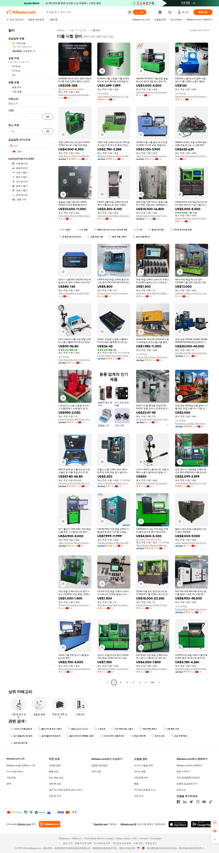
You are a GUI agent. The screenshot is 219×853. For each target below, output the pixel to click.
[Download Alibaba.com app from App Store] (178, 824)
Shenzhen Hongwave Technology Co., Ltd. (191, 156)
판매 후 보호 (55, 783)
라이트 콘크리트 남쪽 (182, 230)
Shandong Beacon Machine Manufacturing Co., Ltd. (114, 156)
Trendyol (143, 838)
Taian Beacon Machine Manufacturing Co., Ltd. (75, 156)
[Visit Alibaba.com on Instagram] (198, 802)
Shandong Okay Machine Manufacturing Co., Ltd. (152, 293)
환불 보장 (53, 771)
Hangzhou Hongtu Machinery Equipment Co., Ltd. (75, 483)
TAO (134, 838)
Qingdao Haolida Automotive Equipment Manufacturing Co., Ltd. (191, 353)
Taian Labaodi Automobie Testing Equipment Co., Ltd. (75, 293)
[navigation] (30, 357)
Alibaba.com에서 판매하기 (190, 765)
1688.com (76, 838)
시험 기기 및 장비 (77, 30)
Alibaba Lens (24, 824)
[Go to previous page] (107, 682)
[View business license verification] (138, 848)
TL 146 (139, 230)
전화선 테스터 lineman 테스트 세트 (112, 230)
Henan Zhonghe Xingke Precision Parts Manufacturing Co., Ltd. (191, 218)
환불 (136, 783)
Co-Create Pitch (14, 771)
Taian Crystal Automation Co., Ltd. (114, 483)
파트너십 (181, 789)
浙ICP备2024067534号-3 (191, 848)
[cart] (170, 12)
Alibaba (60, 30)
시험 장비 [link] (96, 30)
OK (47, 116)
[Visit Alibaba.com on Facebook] (178, 802)
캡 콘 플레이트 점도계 (51, 736)
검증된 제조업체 (99, 765)
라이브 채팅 (140, 771)
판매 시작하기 (183, 771)
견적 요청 (96, 771)
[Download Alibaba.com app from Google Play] (202, 824)
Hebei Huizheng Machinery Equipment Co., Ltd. (75, 419)
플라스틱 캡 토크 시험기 (51, 729)
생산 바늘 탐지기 (143, 237)
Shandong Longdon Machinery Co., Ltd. (191, 423)
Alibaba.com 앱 (128, 824)
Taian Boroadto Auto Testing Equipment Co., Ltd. (75, 359)
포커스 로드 (160, 736)
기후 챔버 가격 (172, 729)
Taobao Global (123, 838)
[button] (130, 12)
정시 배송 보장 (56, 777)
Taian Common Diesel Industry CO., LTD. (152, 156)
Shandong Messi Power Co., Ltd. (191, 293)
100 (152, 682)
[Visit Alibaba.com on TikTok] (210, 802)
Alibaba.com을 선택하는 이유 (20, 765)
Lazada (109, 838)
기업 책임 (11, 777)
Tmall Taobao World (93, 838)
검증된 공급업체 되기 (187, 783)
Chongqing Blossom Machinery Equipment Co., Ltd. (75, 215)
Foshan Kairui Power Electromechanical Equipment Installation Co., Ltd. (152, 357)
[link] (215, 822)
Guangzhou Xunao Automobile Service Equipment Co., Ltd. (75, 95)
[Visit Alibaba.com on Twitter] (191, 802)
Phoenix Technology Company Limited (114, 293)
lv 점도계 (101, 729)
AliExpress (64, 838)
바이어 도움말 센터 (143, 765)
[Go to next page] (159, 682)
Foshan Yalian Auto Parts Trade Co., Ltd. (114, 355)
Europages (156, 838)
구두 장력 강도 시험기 (124, 729)
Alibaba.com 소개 (15, 758)
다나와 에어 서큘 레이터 (114, 736)
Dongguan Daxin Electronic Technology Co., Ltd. (152, 419)
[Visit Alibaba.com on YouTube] (204, 802)
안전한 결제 (55, 765)
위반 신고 (138, 796)
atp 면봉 (84, 230)
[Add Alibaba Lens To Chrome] (49, 824)
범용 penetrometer (79, 729)
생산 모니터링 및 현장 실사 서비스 (66, 789)
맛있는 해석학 (140, 736)
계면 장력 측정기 (150, 729)
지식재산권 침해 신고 (144, 789)
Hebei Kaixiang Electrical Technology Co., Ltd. (152, 215)
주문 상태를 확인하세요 (188, 777)
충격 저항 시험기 (119, 237)
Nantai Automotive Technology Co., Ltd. (152, 92)
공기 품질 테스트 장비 (23, 736)
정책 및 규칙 (55, 796)
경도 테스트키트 (21, 743)
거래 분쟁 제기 (141, 777)
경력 (8, 783)
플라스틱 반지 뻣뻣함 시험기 (82, 736)
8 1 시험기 (66, 230)
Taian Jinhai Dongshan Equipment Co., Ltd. (114, 215)
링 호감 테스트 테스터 (71, 237)
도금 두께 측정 (180, 736)
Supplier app (101, 824)
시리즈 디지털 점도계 (23, 729)
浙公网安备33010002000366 (162, 848)
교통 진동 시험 (96, 237)
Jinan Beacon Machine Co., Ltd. (113, 96)
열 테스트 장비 (158, 230)
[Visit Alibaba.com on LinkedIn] (185, 802)
